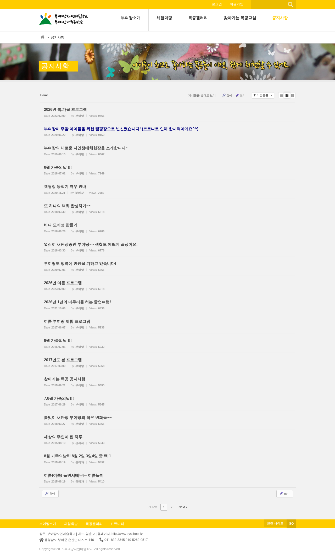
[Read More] (167, 112)
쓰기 (242, 95)
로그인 (217, 4)
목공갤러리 (94, 524)
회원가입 (236, 4)
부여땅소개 (47, 524)
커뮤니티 (117, 524)
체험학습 (71, 524)
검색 (229, 95)
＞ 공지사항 (55, 37)
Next (182, 507)
